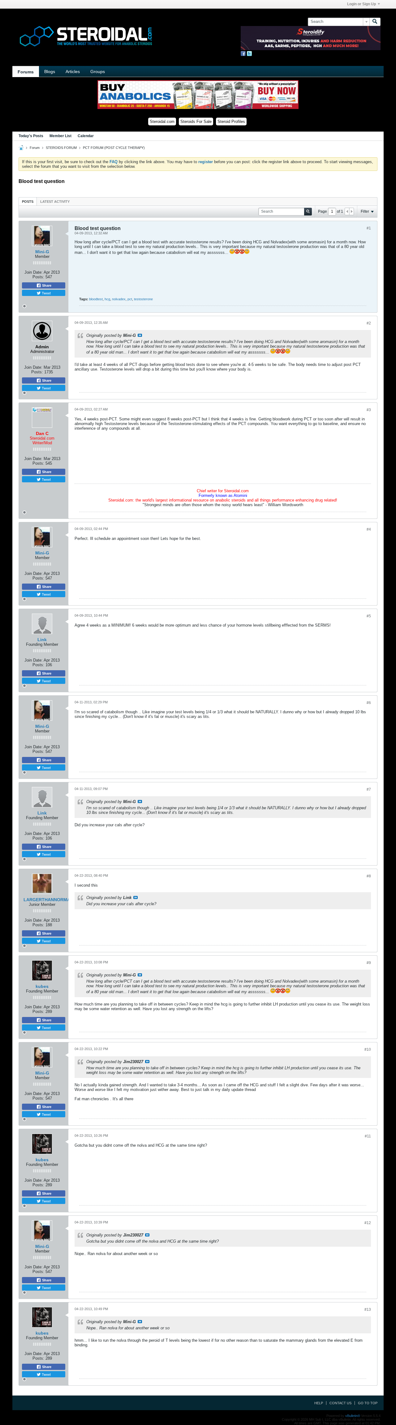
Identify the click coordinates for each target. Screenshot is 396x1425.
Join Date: (33, 272)
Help (318, 1403)
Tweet (46, 292)
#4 (369, 529)
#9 (369, 963)
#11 (368, 1136)
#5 (369, 616)
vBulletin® (352, 1416)
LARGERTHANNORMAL (48, 899)
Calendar (86, 136)
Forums (26, 71)
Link (42, 639)
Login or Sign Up (361, 4)
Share (46, 285)
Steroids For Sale (196, 121)
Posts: (38, 277)
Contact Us (340, 1403)
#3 (369, 410)
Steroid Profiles (231, 121)
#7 (369, 789)
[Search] (375, 22)
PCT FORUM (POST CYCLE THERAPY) (114, 148)
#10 (367, 1049)
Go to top (367, 1403)
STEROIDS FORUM (61, 148)
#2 (369, 323)
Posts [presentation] (27, 201)
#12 (367, 1223)
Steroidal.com (162, 121)
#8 (369, 876)
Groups (97, 71)
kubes (42, 986)
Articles (73, 71)
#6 (369, 703)
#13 (367, 1309)
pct (129, 299)
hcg (107, 299)
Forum (35, 148)
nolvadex (119, 299)
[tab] (28, 201)
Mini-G (42, 251)
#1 (369, 228)
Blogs (49, 71)
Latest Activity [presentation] (55, 201)
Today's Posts (31, 136)
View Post (140, 335)
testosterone (143, 299)
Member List (60, 136)
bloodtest (96, 299)
